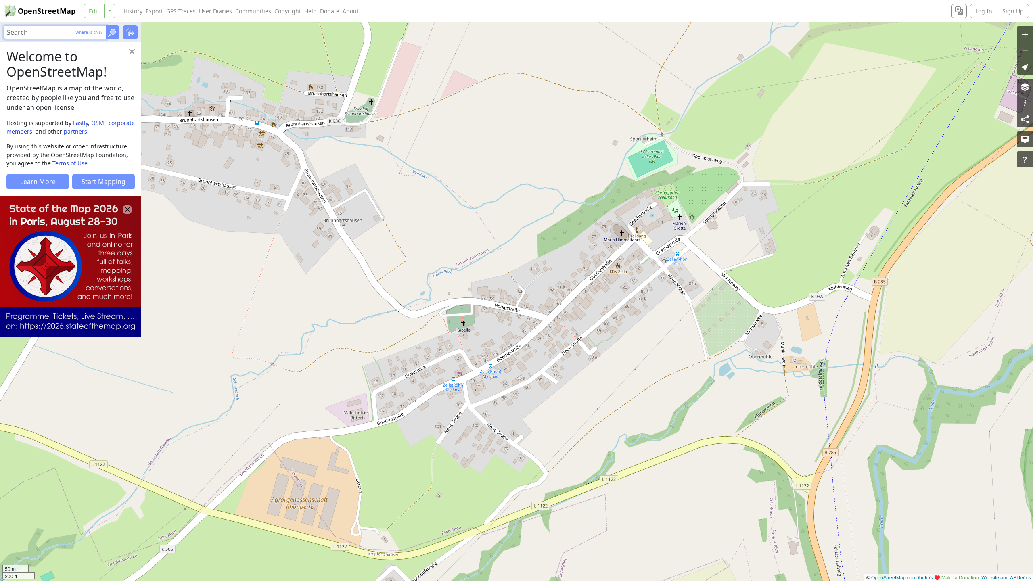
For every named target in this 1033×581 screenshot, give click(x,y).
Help (310, 11)
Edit (94, 11)
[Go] (112, 32)
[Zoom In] (1025, 34)
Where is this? (88, 32)
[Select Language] (959, 11)
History (132, 11)
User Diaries (215, 11)
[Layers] (1025, 87)
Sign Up (1013, 11)
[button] (1025, 67)
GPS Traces (181, 11)
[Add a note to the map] (1025, 139)
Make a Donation (960, 577)
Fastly (80, 123)
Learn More (38, 181)
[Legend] (1025, 103)
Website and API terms (1006, 577)
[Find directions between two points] (130, 32)
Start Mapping (103, 181)
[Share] (1025, 119)
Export (154, 11)
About (351, 11)
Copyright (287, 11)
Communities (253, 11)
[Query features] (1025, 159)
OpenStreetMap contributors (902, 577)
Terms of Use (70, 163)
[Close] (132, 52)
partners (75, 131)
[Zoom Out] (1025, 50)
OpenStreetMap (46, 11)
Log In (983, 11)
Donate (329, 11)
